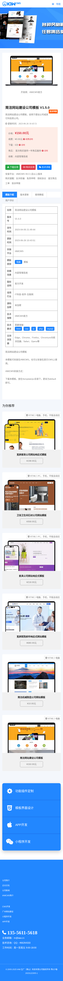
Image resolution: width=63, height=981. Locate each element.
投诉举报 (53, 111)
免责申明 (31, 178)
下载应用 (13, 167)
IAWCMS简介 (7, 895)
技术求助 (45, 167)
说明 (23, 145)
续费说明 (29, 139)
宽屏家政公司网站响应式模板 (31, 454)
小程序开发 (23, 841)
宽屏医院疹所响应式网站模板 (31, 636)
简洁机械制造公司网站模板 (31, 697)
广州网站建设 (7, 912)
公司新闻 (6, 890)
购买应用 (30, 167)
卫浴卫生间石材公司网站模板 (31, 515)
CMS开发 (6, 907)
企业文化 (6, 885)
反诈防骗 (20, 178)
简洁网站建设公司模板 (31, 758)
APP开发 (21, 825)
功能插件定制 (24, 791)
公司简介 (6, 880)
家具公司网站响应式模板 (31, 576)
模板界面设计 (24, 808)
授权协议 (41, 178)
